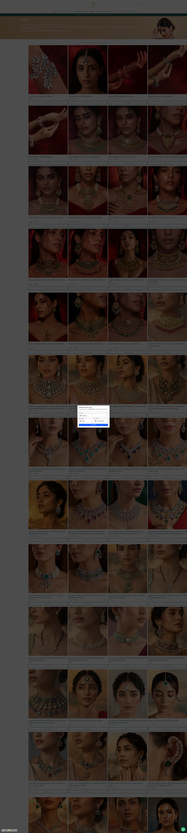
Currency (97, 418)
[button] (9, 830)
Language (82, 418)
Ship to (82, 413)
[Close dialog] (108, 406)
